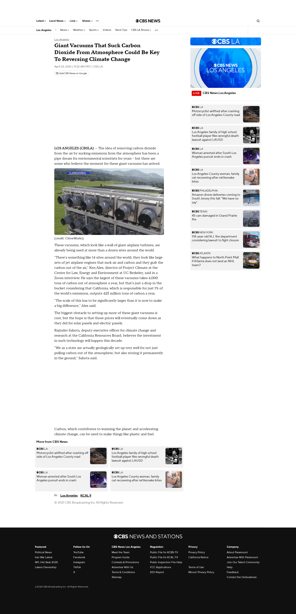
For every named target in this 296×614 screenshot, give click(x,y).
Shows (86, 21)
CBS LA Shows (140, 30)
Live (73, 21)
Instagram (79, 562)
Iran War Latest (43, 557)
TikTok (77, 567)
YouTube (78, 552)
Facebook (79, 557)
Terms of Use (196, 567)
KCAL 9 (85, 496)
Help (229, 567)
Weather (78, 30)
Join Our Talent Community (243, 562)
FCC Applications (160, 567)
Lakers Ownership (45, 567)
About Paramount (237, 552)
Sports (93, 30)
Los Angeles (43, 30)
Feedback (233, 572)
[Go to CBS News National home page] (148, 21)
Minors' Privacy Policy (201, 572)
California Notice (198, 557)
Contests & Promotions (125, 562)
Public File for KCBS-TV (164, 552)
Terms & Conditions (123, 572)
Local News (56, 21)
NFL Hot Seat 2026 (46, 562)
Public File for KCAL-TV (164, 557)
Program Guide (121, 557)
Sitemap (116, 577)
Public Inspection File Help (166, 562)
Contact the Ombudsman (242, 577)
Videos (107, 30)
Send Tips (121, 30)
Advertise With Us (122, 567)
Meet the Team (121, 552)
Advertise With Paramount (242, 557)
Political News (43, 552)
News (63, 30)
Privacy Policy (196, 552)
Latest (40, 21)
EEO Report (157, 572)
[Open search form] (258, 20)
